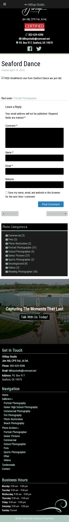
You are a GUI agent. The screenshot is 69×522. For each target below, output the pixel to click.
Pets (10, 239)
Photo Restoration (17, 243)
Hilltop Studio (36, 4)
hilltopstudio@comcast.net (36, 38)
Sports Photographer (19, 259)
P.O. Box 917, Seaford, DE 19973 (36, 42)
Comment (11, 125)
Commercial (14, 235)
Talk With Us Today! (34, 317)
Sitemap (37, 518)
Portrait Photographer (25, 98)
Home (5, 395)
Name (9, 152)
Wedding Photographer (20, 271)
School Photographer (19, 251)
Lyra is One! (11, 213)
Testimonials (8, 464)
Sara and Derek (56, 213)
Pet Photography (13, 415)
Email (9, 165)
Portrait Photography (15, 403)
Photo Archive (9, 427)
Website (9, 179)
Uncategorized (16, 263)
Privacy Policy (48, 518)
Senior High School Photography (21, 407)
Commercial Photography (17, 411)
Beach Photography (14, 423)
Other (6, 456)
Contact (6, 468)
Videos (12, 267)
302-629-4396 (17, 365)
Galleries (6, 399)
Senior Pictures (16, 255)
